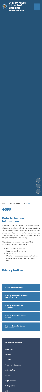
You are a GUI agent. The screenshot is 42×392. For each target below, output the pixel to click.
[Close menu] (37, 6)
